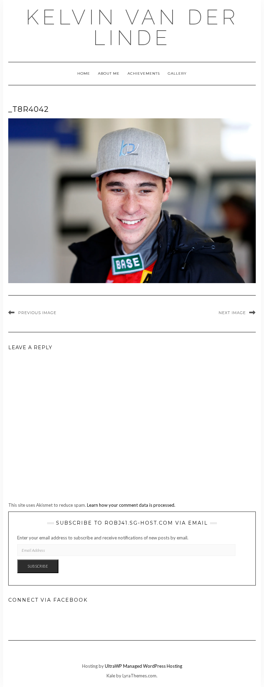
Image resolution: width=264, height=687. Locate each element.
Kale (111, 675)
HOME (83, 73)
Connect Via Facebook (48, 600)
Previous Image (37, 312)
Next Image (232, 312)
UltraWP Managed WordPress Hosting (143, 666)
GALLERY (177, 73)
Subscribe (38, 566)
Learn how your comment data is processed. (131, 505)
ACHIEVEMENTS (144, 73)
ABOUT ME (109, 73)
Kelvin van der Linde (132, 27)
